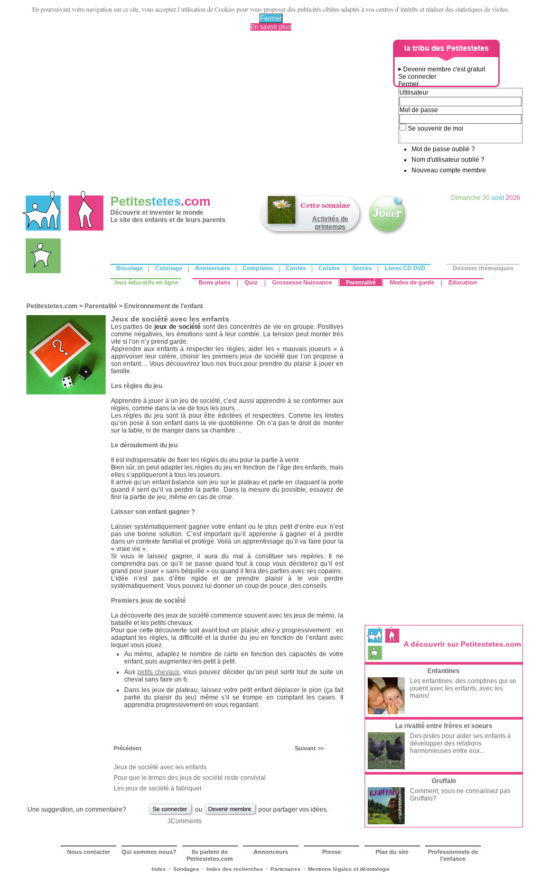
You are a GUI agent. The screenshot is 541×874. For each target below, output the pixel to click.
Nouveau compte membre (449, 170)
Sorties (362, 268)
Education (463, 282)
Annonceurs (271, 852)
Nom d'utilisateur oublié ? (448, 159)
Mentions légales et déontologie (349, 869)
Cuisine (329, 268)
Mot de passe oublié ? (443, 149)
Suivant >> (309, 748)
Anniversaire (212, 268)
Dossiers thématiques (483, 268)
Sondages (186, 869)
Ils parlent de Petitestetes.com (209, 855)
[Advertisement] (207, 114)
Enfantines (443, 671)
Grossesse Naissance (302, 282)
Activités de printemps (330, 223)
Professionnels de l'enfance (453, 855)
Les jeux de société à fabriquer (158, 788)
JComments (184, 821)
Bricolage (129, 268)
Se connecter (417, 76)
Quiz (251, 282)
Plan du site (392, 852)
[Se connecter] (170, 814)
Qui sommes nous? (149, 852)
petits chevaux (158, 672)
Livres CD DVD (405, 268)
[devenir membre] (230, 814)
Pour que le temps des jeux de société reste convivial (190, 777)
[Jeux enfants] (387, 234)
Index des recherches (235, 869)
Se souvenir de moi (435, 128)
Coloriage (168, 268)
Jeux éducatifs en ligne (146, 282)
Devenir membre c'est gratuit (444, 69)
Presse (331, 852)
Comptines (257, 268)
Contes (296, 268)
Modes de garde (412, 282)
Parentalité (361, 282)
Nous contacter (88, 852)
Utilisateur (413, 92)
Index (159, 869)
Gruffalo (444, 781)
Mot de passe (418, 110)
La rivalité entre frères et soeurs (443, 726)
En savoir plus (270, 27)
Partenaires (285, 869)
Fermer (271, 18)
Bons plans (214, 282)
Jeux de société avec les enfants (160, 767)
